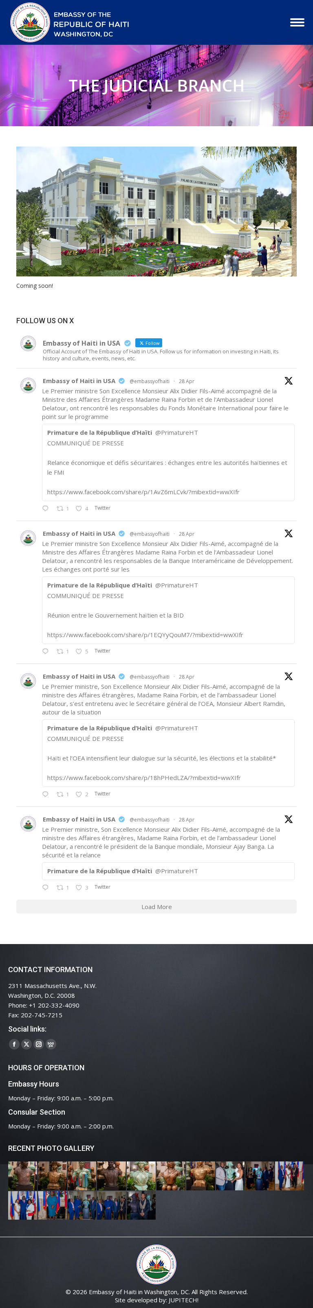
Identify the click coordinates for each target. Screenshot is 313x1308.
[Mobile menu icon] (297, 22)
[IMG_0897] (53, 1176)
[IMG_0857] (231, 1176)
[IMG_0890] (141, 1176)
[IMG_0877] (201, 1176)
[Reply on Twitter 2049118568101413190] (47, 509)
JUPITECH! (183, 1300)
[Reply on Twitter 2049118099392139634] (47, 794)
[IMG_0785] (23, 1206)
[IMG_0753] (141, 1206)
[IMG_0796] (290, 1176)
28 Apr (186, 381)
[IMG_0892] (112, 1176)
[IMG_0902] (23, 1176)
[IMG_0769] (112, 1206)
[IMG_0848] (260, 1176)
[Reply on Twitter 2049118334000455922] (47, 651)
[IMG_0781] (53, 1206)
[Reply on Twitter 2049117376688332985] (47, 888)
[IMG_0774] (82, 1206)
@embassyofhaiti (150, 381)
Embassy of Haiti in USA (79, 381)
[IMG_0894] (82, 1176)
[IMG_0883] (171, 1176)
